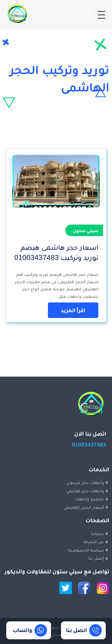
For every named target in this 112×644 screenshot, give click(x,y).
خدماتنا (97, 533)
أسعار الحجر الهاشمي (84, 507)
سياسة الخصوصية (86, 550)
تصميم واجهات (89, 498)
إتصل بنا (96, 558)
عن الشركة (93, 541)
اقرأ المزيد (73, 310)
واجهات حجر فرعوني (85, 482)
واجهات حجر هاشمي (85, 490)
